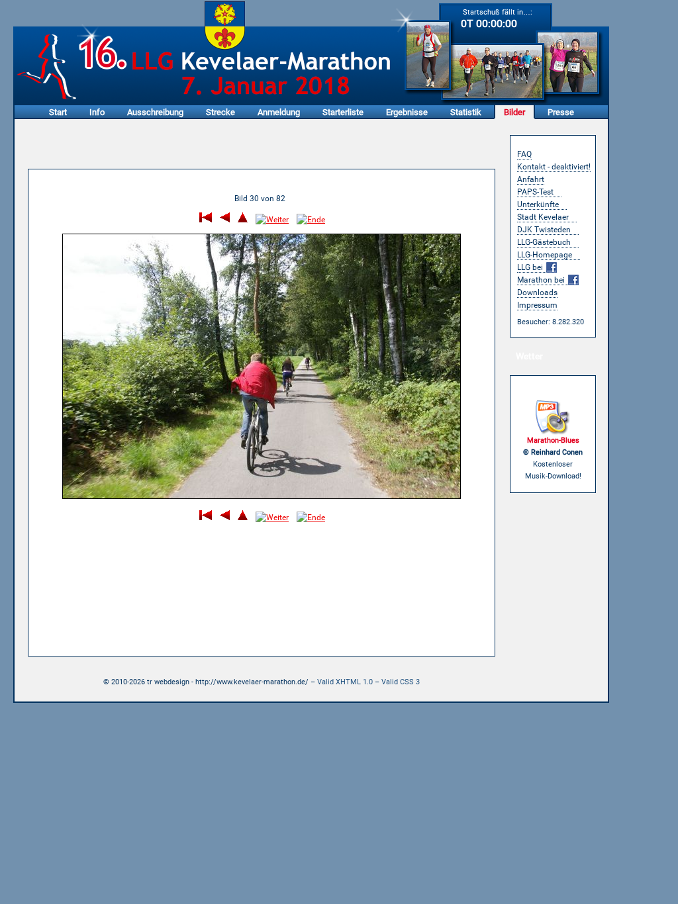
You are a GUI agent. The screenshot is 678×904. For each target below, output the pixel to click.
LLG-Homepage (544, 254)
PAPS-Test (535, 192)
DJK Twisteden (544, 229)
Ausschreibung (155, 112)
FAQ (524, 154)
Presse (561, 112)
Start (58, 112)
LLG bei (531, 267)
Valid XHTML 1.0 (345, 682)
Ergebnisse (407, 112)
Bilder (514, 112)
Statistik (465, 112)
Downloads (537, 292)
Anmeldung (279, 112)
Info (97, 112)
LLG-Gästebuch (544, 242)
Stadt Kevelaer (543, 217)
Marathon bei (542, 280)
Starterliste (342, 112)
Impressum (537, 305)
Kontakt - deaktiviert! (554, 166)
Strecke (220, 112)
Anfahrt (530, 179)
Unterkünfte (538, 204)
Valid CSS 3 (400, 682)
